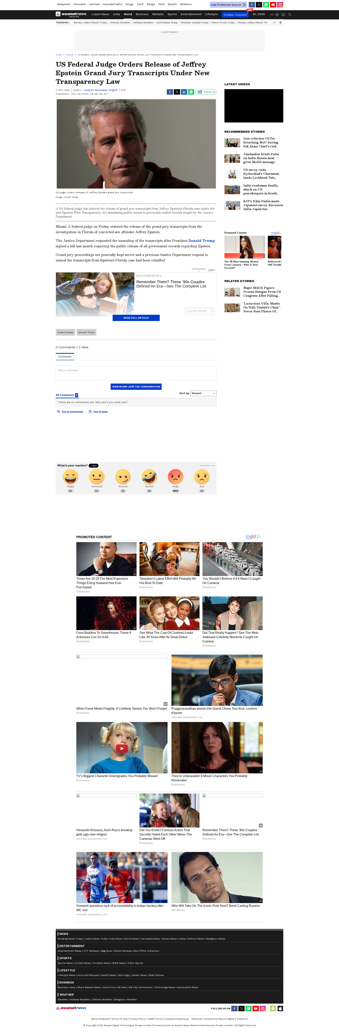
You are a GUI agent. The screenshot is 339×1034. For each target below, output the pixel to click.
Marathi (172, 4)
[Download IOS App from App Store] (280, 1008)
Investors (242, 1019)
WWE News (119, 963)
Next (280, 22)
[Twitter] (259, 4)
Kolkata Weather (143, 22)
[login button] (278, 14)
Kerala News (169, 938)
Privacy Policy (137, 1019)
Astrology (123, 975)
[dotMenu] (272, 15)
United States (65, 332)
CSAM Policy (154, 1019)
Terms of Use (119, 1019)
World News (131, 938)
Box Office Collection (146, 951)
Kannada (94, 4)
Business (142, 14)
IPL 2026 (259, 14)
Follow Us (209, 92)
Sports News (65, 963)
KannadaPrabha (112, 4)
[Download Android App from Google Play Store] (273, 1008)
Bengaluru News (215, 938)
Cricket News (83, 963)
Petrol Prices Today (223, 22)
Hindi (161, 4)
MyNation (186, 4)
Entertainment (191, 14)
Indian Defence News (191, 938)
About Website (100, 1019)
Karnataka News (150, 938)
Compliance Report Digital (219, 1019)
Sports (172, 14)
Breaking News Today (70, 938)
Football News (101, 963)
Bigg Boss (106, 951)
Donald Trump (202, 240)
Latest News (100, 14)
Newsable (80, 4)
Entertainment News (70, 951)
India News (115, 938)
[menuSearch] (290, 14)
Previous (274, 22)
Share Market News (89, 987)
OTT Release (91, 951)
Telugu (129, 4)
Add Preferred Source (226, 4)
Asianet (71, 1008)
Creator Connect (235, 14)
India (116, 14)
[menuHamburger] (283, 15)
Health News (108, 975)
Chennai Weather (120, 22)
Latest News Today (96, 938)
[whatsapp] (266, 4)
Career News (139, 975)
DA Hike (122, 987)
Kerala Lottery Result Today (90, 22)
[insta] (280, 4)
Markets (158, 14)
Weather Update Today (194, 22)
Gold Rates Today (167, 22)
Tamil (140, 4)
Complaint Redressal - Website (182, 1019)
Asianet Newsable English (101, 90)
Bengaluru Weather (125, 999)
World (128, 14)
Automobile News (187, 987)
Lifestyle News (66, 975)
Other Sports (135, 963)
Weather (63, 999)
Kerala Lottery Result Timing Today (258, 22)
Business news (66, 987)
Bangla (151, 4)
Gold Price (109, 987)
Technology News (165, 987)
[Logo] (72, 14)
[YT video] (273, 4)
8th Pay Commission (140, 987)
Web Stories (156, 975)
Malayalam (63, 4)
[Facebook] (252, 4)
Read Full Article (136, 318)
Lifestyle (211, 14)
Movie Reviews (123, 951)
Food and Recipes (88, 975)
